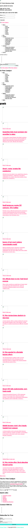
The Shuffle (7, 42)
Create (6, 30)
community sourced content (16, 484)
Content (4, 36)
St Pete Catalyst (20, 527)
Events (4, 52)
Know (6, 26)
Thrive (6, 28)
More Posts (2, 475)
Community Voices (9, 38)
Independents (8, 40)
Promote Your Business (10, 49)
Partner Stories (8, 39)
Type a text (2, 64)
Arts (3, 35)
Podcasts (7, 44)
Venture (7, 34)
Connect (4, 45)
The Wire (5, 499)
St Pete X (5, 500)
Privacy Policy (3, 527)
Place (6, 31)
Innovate (7, 27)
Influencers (7, 43)
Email (1, 17)
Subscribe (2, 20)
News (4, 24)
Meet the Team (8, 51)
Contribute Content (9, 48)
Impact (6, 32)
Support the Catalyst (9, 47)
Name (1, 15)
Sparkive (5, 498)
